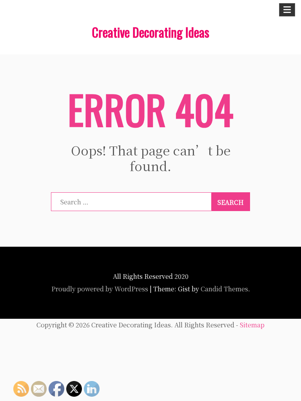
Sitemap (252, 324)
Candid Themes (224, 288)
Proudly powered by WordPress (99, 288)
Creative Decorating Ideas (150, 32)
